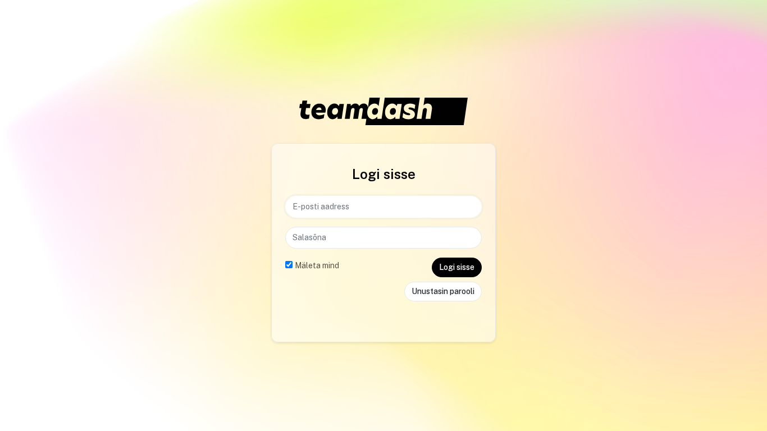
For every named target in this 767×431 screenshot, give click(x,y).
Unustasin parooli (443, 291)
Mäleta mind (317, 265)
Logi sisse (456, 267)
